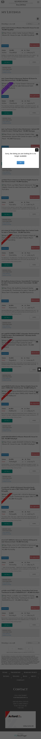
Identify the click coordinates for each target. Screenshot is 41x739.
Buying (6, 676)
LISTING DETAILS (7, 62)
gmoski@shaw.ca (20, 697)
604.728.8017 (21, 5)
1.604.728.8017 (6, 70)
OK (20, 162)
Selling (16, 676)
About (33, 676)
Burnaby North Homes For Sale (30, 672)
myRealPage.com (20, 735)
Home (4, 672)
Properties (15, 672)
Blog (25, 676)
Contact (20, 680)
